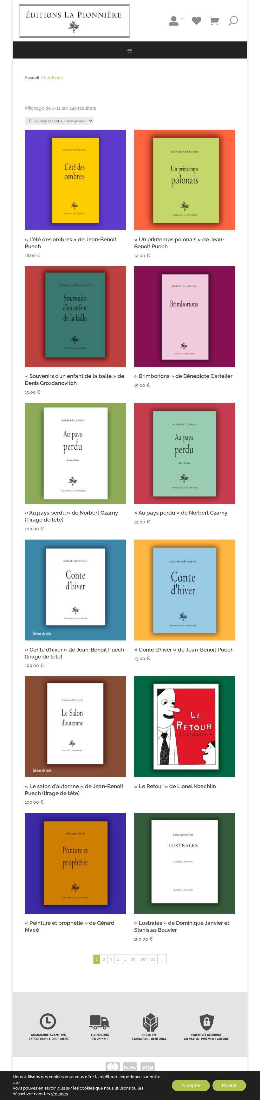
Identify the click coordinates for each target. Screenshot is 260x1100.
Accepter (190, 1085)
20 (143, 959)
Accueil (32, 77)
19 (133, 959)
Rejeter (229, 1085)
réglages (59, 1093)
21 (153, 959)
